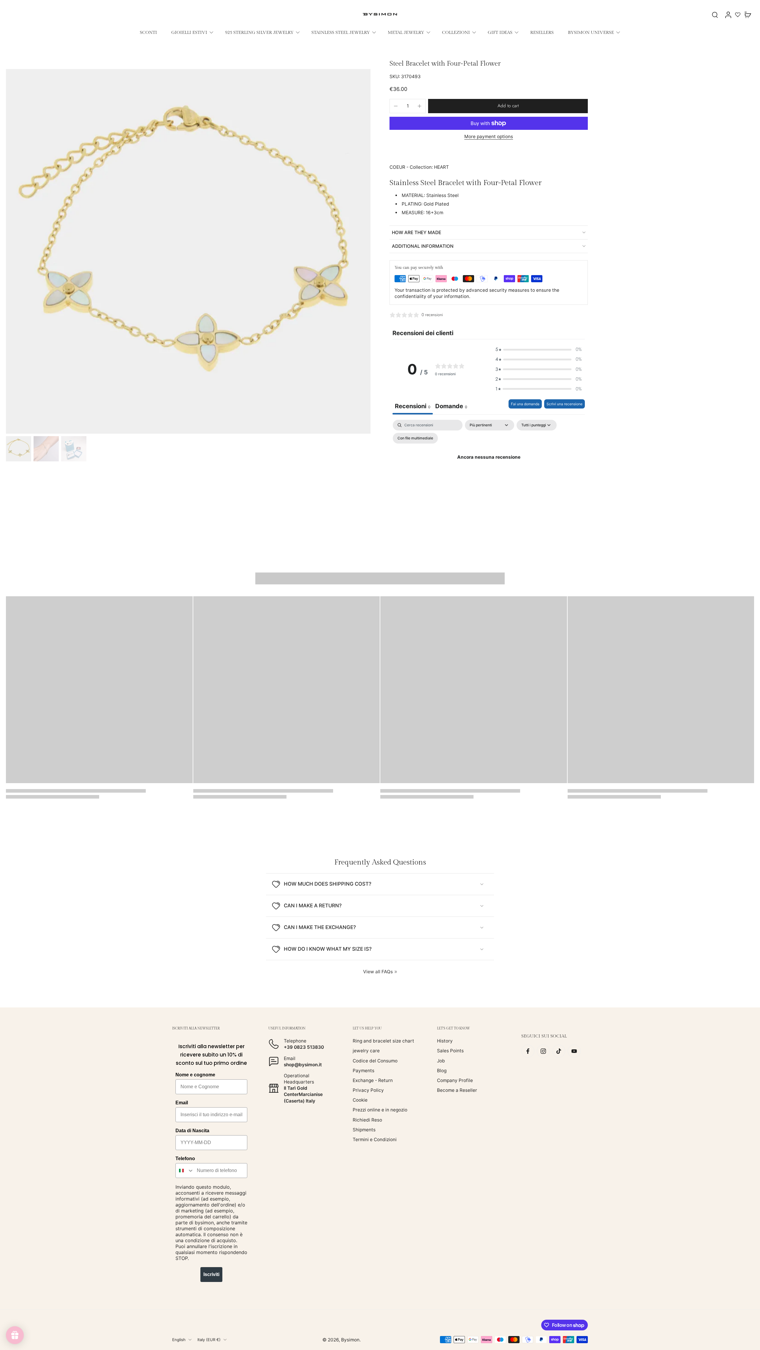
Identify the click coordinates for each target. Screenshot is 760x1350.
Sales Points (450, 1050)
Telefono (185, 1158)
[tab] (451, 406)
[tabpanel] (488, 470)
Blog (441, 1070)
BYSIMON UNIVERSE (591, 32)
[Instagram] (543, 1051)
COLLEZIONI (456, 32)
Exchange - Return (373, 1080)
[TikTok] (558, 1051)
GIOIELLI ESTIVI (189, 32)
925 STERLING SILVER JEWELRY (259, 32)
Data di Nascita (192, 1130)
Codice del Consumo (375, 1060)
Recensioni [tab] (412, 406)
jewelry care (366, 1050)
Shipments (364, 1130)
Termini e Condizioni (375, 1139)
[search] (714, 14)
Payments (363, 1070)
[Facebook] (527, 1051)
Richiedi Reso (367, 1119)
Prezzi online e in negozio (380, 1110)
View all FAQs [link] (378, 971)
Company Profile (455, 1080)
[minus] (396, 106)
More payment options (488, 136)
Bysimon (350, 1340)
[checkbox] (415, 438)
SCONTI (148, 32)
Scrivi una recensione (564, 404)
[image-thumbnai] (18, 448)
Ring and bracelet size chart (383, 1041)
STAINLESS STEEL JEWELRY (340, 32)
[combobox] (185, 1170)
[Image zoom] (188, 251)
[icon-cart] (747, 14)
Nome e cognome (195, 1074)
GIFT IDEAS (500, 32)
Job (441, 1060)
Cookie (360, 1100)
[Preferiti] (737, 14)
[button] (508, 106)
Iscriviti (211, 1274)
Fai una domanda (525, 404)
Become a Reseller (457, 1090)
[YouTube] (574, 1051)
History (445, 1041)
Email (181, 1102)
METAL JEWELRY (406, 32)
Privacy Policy (368, 1090)
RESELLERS (542, 32)
